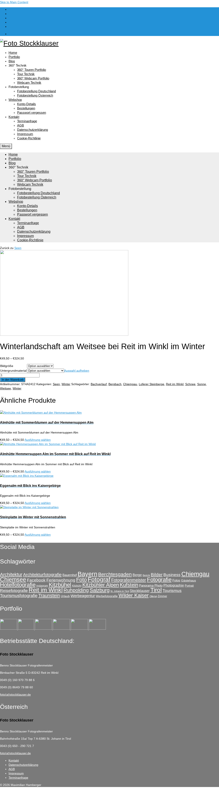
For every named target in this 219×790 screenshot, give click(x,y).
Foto (81, 580)
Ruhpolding (76, 590)
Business (172, 574)
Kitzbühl (76, 585)
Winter (66, 384)
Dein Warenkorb (26, 34)
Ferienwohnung (60, 580)
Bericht (146, 575)
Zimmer (162, 596)
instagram (42, 585)
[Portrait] (44, 628)
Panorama (146, 585)
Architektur (11, 574)
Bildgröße (6, 366)
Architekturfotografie (42, 574)
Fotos (176, 580)
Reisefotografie (14, 590)
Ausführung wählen (38, 439)
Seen (17, 248)
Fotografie (159, 580)
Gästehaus (188, 580)
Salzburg (100, 590)
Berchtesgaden (115, 574)
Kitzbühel (60, 584)
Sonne (201, 384)
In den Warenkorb (13, 379)
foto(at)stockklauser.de (15, 694)
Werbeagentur (83, 596)
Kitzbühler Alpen (100, 585)
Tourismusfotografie (18, 595)
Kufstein (129, 585)
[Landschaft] (62, 628)
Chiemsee (13, 579)
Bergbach (114, 384)
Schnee (190, 384)
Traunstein (49, 595)
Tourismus (172, 590)
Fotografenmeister (128, 579)
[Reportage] (26, 628)
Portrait (189, 585)
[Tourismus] (9, 628)
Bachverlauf (99, 384)
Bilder (157, 574)
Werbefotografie (107, 596)
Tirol (156, 590)
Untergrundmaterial (13, 370)
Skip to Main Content (14, 2)
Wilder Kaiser (133, 595)
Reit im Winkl (174, 384)
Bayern (87, 574)
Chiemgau (130, 384)
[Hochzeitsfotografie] (97, 628)
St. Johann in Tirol (119, 591)
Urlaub (65, 596)
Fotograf (99, 579)
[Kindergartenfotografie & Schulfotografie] (80, 628)
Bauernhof (69, 575)
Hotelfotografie (18, 585)
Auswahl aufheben (76, 370)
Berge (137, 575)
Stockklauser (139, 591)
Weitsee (5, 388)
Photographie (173, 585)
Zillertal (153, 596)
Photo (158, 585)
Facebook (36, 580)
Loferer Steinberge (151, 384)
